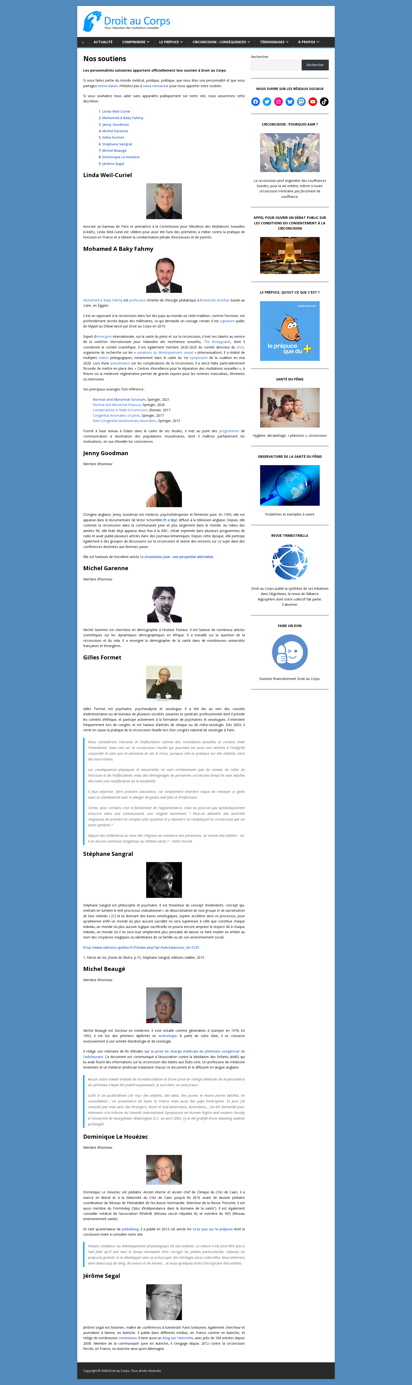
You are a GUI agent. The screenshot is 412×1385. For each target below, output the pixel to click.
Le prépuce (169, 42)
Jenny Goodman (115, 124)
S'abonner (289, 604)
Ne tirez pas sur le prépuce (210, 1229)
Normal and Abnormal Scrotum (119, 399)
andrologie (168, 1035)
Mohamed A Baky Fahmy (123, 118)
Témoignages (272, 42)
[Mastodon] (301, 101)
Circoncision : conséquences (219, 42)
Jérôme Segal (113, 163)
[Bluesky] (290, 101)
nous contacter (156, 86)
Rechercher (259, 56)
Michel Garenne (115, 131)
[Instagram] (278, 101)
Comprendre (133, 42)
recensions (128, 1338)
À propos (306, 42)
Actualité (103, 42)
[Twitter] (267, 101)
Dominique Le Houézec (121, 157)
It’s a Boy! (170, 520)
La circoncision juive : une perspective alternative (176, 556)
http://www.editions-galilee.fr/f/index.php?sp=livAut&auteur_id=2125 (141, 947)
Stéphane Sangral (117, 144)
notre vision (108, 86)
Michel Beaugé (114, 150)
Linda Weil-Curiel (116, 111)
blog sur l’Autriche (178, 1338)
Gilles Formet (113, 137)
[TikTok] (324, 101)
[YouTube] (313, 101)
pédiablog (130, 1229)
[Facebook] (255, 101)
